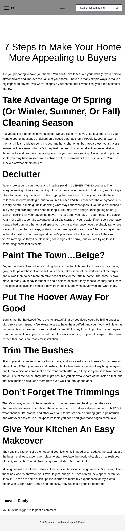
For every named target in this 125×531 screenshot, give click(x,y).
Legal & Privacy (78, 522)
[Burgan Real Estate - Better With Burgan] (62, 8)
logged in (25, 510)
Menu (14, 8)
